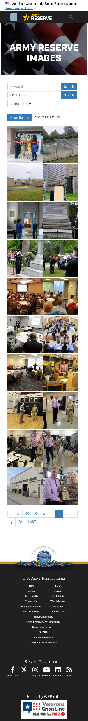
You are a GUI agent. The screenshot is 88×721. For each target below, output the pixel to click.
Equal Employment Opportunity (43, 622)
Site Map (31, 591)
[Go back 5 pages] (27, 514)
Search (69, 86)
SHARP (43, 632)
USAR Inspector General (43, 642)
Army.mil (58, 606)
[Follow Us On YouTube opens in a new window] (46, 671)
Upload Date (19, 103)
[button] (21, 8)
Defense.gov (58, 611)
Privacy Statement (31, 606)
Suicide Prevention (43, 637)
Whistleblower (57, 601)
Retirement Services (43, 627)
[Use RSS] (69, 671)
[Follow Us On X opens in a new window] (24, 671)
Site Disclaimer (31, 611)
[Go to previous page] (36, 514)
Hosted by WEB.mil (42, 697)
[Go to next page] (11, 522)
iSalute (58, 591)
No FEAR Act (58, 596)
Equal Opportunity (43, 616)
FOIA (58, 585)
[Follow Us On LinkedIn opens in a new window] (57, 671)
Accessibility (31, 596)
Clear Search (19, 117)
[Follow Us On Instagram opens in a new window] (35, 671)
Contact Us (31, 601)
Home (31, 585)
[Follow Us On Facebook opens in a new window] (12, 671)
